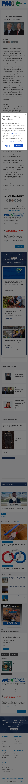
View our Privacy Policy (16, 141)
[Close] (25, 114)
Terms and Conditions (16, 133)
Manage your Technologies (7, 146)
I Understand (18, 145)
